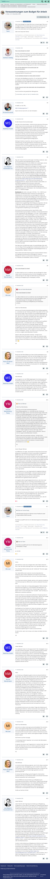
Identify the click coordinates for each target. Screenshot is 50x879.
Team (8, 14)
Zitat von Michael (22, 403)
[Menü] (48, 1)
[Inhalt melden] (41, 42)
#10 (47, 400)
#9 (47, 373)
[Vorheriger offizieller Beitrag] (43, 532)
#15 (47, 669)
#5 (47, 157)
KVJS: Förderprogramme (21, 108)
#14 (47, 643)
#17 (47, 760)
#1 (47, 21)
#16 (47, 721)
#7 (47, 285)
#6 (47, 265)
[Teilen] (48, 17)
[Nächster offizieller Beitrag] (43, 42)
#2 (47, 48)
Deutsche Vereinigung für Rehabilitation (30, 873)
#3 (47, 102)
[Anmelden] (45, 1)
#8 (47, 352)
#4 (47, 119)
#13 (47, 559)
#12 (47, 537)
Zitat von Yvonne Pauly (23, 510)
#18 (47, 798)
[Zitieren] (47, 42)
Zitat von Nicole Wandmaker (25, 289)
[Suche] (42, 1)
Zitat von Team (21, 541)
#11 (47, 506)
